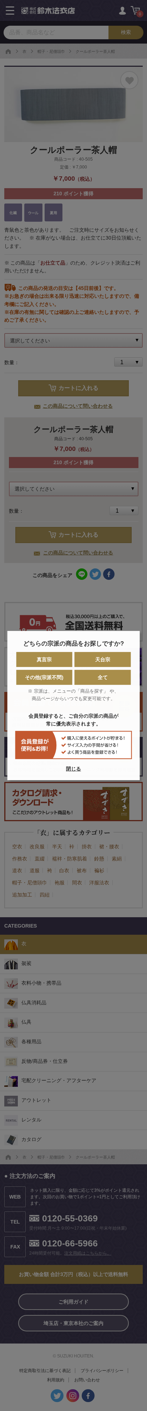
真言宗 (44, 660)
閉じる (73, 769)
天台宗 (102, 660)
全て (103, 678)
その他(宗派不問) (44, 678)
